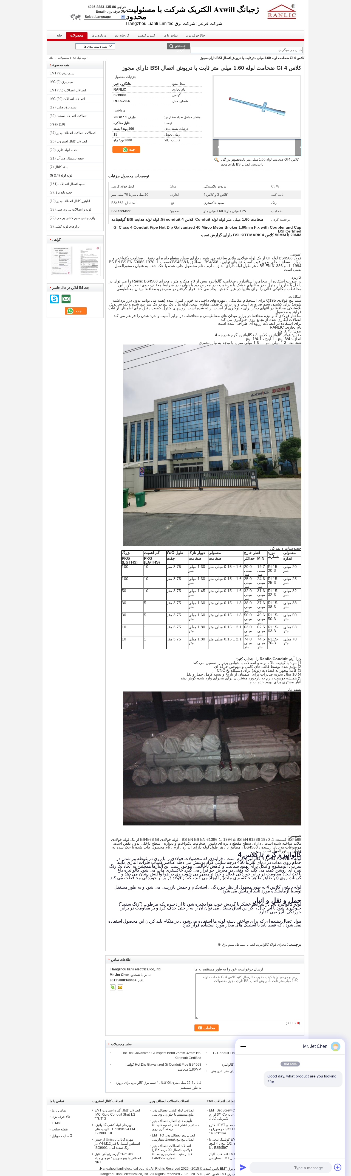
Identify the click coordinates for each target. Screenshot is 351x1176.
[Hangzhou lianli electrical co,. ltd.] (123, 17)
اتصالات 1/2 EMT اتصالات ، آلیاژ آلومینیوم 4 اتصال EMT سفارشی (231, 1156)
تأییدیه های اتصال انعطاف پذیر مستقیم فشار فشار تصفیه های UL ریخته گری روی (175, 1125)
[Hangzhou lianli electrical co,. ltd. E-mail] (120, 987)
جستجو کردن (180, 46)
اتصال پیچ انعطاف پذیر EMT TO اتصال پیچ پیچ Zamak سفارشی (173, 1137)
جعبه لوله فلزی (66, 150)
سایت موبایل (60, 1136)
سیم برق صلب (66, 107)
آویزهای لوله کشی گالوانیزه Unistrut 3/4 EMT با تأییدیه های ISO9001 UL (116, 1129)
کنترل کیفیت (146, 35)
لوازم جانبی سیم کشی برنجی (76, 218)
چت (131, 149)
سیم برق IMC (61, 82)
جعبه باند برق (63, 192)
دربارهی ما (99, 35)
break (54, 124)
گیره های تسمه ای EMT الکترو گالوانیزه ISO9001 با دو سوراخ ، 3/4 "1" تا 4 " (231, 1129)
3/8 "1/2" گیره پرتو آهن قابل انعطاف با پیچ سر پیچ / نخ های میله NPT (118, 1158)
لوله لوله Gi (79, 57)
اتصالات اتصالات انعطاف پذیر (75, 133)
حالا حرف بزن (116, 11)
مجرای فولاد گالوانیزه (271, 945)
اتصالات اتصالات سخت (71, 116)
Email (100, 11)
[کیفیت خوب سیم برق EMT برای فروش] (61, 275)
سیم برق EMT (62, 73)
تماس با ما (170, 35)
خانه (59, 35)
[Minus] (243, 1046)
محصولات (76, 35)
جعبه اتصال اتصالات (71, 184)
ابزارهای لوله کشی (67, 226)
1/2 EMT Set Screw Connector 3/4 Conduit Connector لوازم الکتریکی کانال (231, 1114)
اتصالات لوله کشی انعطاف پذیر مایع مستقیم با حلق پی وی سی (173, 1112)
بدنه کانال (61, 167)
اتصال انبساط (245, 945)
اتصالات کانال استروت (71, 141)
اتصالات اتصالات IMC (67, 99)
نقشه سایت (60, 1129)
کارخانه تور (121, 35)
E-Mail (56, 1123)
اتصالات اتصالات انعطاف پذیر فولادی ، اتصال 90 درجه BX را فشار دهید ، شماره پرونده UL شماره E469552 (172, 1152)
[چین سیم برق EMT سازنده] (284, 11)
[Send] (243, 1167)
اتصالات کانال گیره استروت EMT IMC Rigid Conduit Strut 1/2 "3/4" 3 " (117, 1114)
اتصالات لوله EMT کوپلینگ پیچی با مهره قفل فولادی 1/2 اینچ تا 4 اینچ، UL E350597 (232, 1144)
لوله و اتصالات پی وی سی (73, 209)
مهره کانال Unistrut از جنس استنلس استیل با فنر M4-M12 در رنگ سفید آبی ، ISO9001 (117, 1144)
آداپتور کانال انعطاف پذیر (73, 201)
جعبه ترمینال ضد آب (70, 158)
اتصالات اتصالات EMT (68, 90)
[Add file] (338, 1167)
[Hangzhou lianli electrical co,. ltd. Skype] (113, 987)
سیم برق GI (226, 945)
